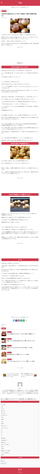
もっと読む (20, 367)
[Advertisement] (20, 54)
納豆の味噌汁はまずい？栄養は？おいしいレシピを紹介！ (18, 354)
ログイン (2, 459)
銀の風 (20, 3)
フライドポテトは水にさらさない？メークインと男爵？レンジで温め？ (21, 361)
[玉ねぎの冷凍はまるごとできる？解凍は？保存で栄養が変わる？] (21, 321)
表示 (22, 63)
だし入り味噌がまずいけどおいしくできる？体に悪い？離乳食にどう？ (21, 333)
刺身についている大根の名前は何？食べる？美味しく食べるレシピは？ (21, 340)
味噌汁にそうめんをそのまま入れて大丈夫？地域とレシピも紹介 (20, 347)
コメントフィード (4, 462)
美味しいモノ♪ (4, 324)
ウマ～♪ (3, 325)
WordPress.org (3, 463)
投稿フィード (3, 461)
